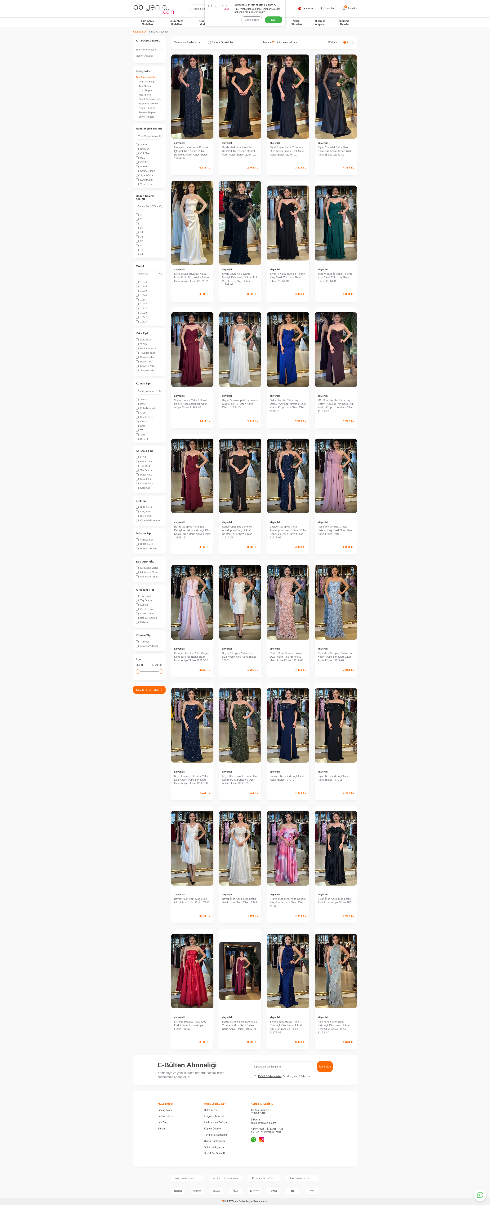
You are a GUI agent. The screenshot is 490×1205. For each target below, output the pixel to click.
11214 (143, 308)
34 (141, 232)
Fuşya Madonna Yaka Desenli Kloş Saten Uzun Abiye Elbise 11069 (288, 902)
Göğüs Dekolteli (148, 548)
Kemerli (144, 604)
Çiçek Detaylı (147, 609)
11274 (143, 282)
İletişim (162, 1128)
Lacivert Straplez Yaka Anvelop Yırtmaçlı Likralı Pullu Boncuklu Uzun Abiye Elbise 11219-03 (288, 532)
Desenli (144, 439)
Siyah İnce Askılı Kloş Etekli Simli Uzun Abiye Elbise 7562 (335, 900)
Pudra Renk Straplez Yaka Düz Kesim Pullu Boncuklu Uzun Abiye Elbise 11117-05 (286, 656)
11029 (143, 313)
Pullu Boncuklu (148, 408)
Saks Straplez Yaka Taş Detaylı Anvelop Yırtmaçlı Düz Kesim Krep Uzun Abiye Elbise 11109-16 (288, 405)
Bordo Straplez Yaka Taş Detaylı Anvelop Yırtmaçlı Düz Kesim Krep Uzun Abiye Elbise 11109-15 (192, 532)
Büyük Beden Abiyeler (150, 99)
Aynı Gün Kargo (147, 81)
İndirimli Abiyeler (344, 23)
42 (141, 250)
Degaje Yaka (147, 357)
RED (142, 157)
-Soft (225, 1201)
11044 (143, 295)
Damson (144, 149)
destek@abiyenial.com (263, 1122)
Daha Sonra (252, 19)
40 (141, 245)
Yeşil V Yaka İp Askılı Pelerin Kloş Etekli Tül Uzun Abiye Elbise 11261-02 (335, 277)
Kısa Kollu (145, 479)
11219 (143, 291)
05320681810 (258, 1113)
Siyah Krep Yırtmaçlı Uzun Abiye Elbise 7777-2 (334, 777)
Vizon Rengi (146, 184)
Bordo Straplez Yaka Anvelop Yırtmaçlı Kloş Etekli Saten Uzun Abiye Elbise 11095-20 (239, 1025)
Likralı (143, 421)
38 (141, 241)
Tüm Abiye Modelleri (147, 23)
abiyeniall (179, 143)
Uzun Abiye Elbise (149, 576)
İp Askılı (144, 457)
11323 (143, 321)
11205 (143, 286)
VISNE (143, 144)
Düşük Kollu (146, 483)
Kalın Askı (145, 488)
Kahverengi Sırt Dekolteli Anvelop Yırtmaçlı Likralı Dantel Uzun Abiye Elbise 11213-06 (237, 532)
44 (141, 254)
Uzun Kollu (146, 461)
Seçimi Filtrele (147, 689)
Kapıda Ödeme (212, 1128)
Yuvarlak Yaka (147, 353)
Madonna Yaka (148, 348)
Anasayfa (138, 31)
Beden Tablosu (166, 1116)
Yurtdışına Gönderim (215, 1134)
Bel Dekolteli (147, 544)
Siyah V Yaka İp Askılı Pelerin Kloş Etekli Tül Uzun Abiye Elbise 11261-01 (287, 277)
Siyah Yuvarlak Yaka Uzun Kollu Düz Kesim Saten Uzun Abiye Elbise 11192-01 (335, 151)
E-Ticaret (233, 1201)
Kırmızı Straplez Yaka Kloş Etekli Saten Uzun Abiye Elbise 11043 (190, 1025)
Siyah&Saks (146, 175)
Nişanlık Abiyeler (320, 23)
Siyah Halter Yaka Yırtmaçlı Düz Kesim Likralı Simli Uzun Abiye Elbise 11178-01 (287, 151)
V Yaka (144, 344)
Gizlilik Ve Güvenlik (215, 1153)
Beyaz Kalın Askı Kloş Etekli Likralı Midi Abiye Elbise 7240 (191, 900)
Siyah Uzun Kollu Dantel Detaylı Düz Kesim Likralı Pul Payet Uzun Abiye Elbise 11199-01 (239, 279)
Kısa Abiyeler (145, 95)
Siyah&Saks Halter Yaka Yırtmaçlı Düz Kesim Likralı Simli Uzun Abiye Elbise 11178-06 (286, 1027)
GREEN (144, 162)
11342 (143, 317)
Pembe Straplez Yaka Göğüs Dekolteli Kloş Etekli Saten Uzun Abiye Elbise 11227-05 (191, 656)
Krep (142, 426)
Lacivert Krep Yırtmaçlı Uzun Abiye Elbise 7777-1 (287, 777)
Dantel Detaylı (147, 613)
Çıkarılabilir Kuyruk (150, 520)
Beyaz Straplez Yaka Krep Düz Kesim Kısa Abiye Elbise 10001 (239, 656)
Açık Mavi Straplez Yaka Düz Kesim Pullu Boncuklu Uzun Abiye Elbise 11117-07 (335, 656)
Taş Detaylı (146, 600)
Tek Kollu (145, 466)
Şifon (143, 412)
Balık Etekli (146, 507)
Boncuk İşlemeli (148, 618)
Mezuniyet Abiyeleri (149, 103)
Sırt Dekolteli (147, 539)
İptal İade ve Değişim (216, 1122)
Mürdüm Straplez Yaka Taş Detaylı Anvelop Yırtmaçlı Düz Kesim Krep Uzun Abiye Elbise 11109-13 (336, 405)
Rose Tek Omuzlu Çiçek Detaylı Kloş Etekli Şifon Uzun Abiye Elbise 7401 (335, 530)
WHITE (144, 166)
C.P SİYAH (145, 153)
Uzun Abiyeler (146, 90)
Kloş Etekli (145, 511)
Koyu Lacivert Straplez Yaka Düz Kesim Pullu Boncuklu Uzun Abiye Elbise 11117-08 (191, 779)
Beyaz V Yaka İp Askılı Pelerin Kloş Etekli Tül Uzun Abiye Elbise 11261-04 (240, 404)
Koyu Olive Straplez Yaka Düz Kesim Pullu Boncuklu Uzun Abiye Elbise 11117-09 (240, 779)
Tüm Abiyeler (145, 86)
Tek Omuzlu (146, 470)
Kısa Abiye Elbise (149, 568)
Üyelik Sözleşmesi (214, 1141)
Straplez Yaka (147, 370)
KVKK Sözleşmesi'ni (269, 1076)
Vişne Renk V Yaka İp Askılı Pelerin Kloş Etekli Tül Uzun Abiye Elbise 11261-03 (190, 404)
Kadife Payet (147, 417)
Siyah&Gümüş (147, 171)
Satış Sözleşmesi (214, 1147)
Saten (143, 399)
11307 (143, 299)
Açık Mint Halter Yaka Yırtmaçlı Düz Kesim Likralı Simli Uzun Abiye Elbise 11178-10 (334, 1027)
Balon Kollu (146, 474)
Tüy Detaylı (146, 596)
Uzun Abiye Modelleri (176, 23)
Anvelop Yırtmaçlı (149, 646)
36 (141, 236)
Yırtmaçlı (144, 641)
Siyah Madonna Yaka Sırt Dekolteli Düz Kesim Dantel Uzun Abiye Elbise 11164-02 (239, 151)
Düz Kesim (146, 516)
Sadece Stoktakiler (222, 42)
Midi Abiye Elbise (149, 572)
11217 (143, 304)
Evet (273, 19)
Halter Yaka (146, 361)
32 (141, 228)
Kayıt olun (325, 1066)
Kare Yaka (145, 339)
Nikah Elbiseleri (296, 23)
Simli (142, 434)
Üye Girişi (163, 1122)
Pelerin (144, 622)
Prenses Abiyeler (147, 112)
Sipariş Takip (165, 1110)
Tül (142, 430)
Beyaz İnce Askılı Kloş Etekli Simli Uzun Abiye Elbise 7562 (239, 900)
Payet (143, 404)
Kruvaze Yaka (147, 366)
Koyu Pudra (146, 179)
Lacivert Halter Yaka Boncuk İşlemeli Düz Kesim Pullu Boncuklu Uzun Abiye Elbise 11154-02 (191, 153)
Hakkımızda (210, 1110)
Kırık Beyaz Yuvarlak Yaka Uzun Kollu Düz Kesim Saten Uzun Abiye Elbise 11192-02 (191, 277)
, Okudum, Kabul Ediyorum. (285, 1076)
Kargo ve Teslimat (214, 1116)
